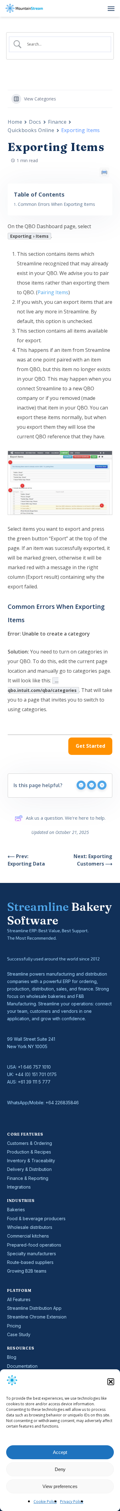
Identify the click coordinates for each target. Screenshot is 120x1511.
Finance (57, 121)
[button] (111, 1382)
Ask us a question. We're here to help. (66, 818)
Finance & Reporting (27, 1178)
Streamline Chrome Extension (36, 1316)
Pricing (14, 1325)
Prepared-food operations (34, 1244)
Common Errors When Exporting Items (56, 204)
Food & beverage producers (36, 1218)
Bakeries (16, 1209)
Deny (60, 1469)
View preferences (60, 1486)
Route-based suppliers (30, 1262)
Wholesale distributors (29, 1227)
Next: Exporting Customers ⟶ (93, 860)
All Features (18, 1299)
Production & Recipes (29, 1151)
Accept (60, 1452)
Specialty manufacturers (31, 1253)
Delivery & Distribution (29, 1169)
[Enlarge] (104, 459)
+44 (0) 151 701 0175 (36, 1074)
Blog (11, 1357)
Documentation (22, 1366)
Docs (35, 121)
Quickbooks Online (31, 130)
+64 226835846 (62, 1102)
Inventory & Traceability (31, 1160)
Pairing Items (53, 292)
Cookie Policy (45, 1501)
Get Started (90, 745)
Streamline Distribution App (34, 1308)
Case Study (18, 1334)
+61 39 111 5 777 (34, 1081)
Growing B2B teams (26, 1271)
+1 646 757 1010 (34, 1067)
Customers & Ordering (29, 1143)
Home (15, 121)
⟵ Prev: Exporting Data (26, 860)
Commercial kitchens (28, 1235)
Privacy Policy (71, 1501)
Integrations (19, 1187)
